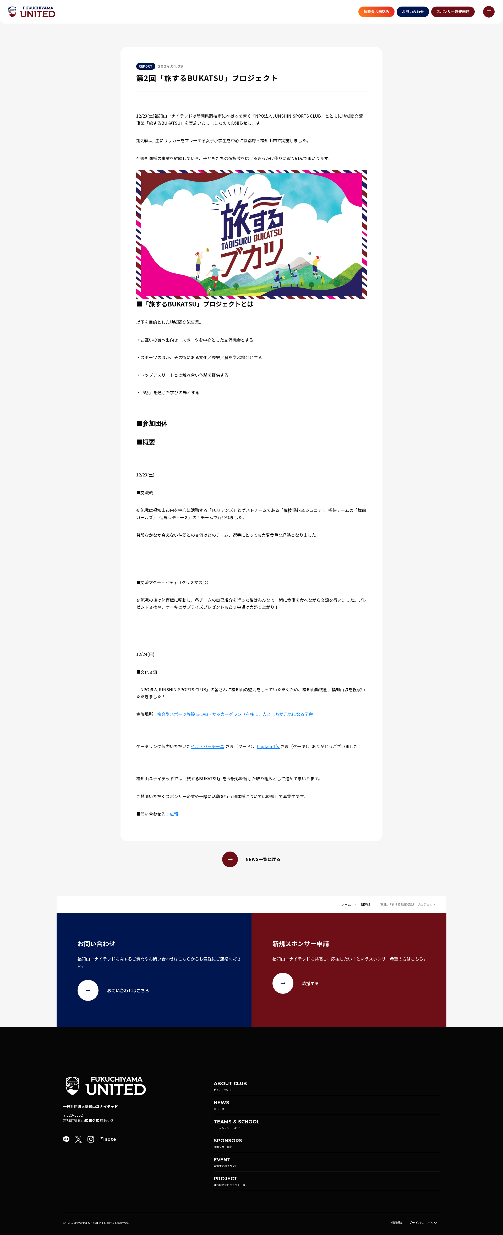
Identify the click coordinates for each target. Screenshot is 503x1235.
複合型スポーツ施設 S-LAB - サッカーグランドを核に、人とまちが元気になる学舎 (235, 714)
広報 (174, 814)
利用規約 (397, 1223)
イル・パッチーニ (207, 746)
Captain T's (268, 746)
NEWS (365, 904)
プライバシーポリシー (424, 1223)
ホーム (346, 904)
